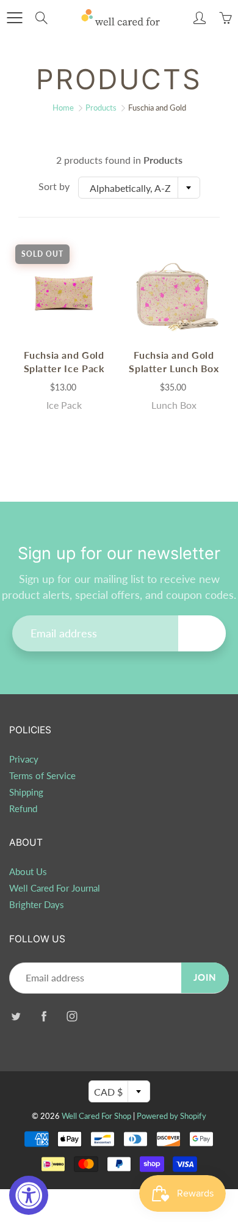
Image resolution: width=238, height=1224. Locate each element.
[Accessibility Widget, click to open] (28, 1195)
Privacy (23, 759)
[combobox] (139, 188)
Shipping (26, 792)
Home (63, 107)
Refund (23, 809)
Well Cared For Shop (96, 1116)
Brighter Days (36, 905)
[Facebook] (43, 1016)
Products (101, 107)
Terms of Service (42, 776)
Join (202, 633)
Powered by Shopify (171, 1116)
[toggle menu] (14, 18)
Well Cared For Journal (54, 888)
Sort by (54, 186)
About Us (28, 872)
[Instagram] (71, 1016)
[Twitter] (15, 1016)
